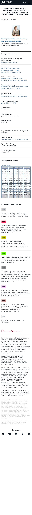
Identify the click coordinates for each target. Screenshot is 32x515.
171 (27, 184)
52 (29, 171)
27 (17, 169)
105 (12, 178)
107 (17, 178)
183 (7, 186)
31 (27, 169)
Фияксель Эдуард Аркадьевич (10, 68)
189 (22, 186)
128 (20, 180)
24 (9, 169)
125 (12, 180)
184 (10, 186)
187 (17, 186)
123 (7, 180)
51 (27, 171)
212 (29, 188)
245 (12, 192)
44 (9, 171)
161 (3, 184)
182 (5, 186)
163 (7, 184)
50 (24, 171)
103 (7, 178)
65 (12, 174)
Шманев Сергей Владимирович (11, 72)
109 (22, 178)
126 (14, 180)
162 (5, 184)
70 (24, 174)
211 (27, 188)
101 (3, 178)
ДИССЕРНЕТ (7, 2)
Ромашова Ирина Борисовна (10, 70)
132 (29, 180)
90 (24, 176)
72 (29, 174)
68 (19, 174)
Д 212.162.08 (5, 103)
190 (25, 186)
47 (17, 171)
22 (5, 169)
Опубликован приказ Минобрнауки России (14, 139)
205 (12, 188)
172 (29, 184)
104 (10, 178)
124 (10, 180)
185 (12, 186)
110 (25, 178)
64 (9, 174)
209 (22, 188)
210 (25, 188)
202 (5, 188)
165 (12, 184)
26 (14, 169)
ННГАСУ (14, 103)
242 (5, 192)
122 (5, 180)
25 (12, 169)
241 (3, 192)
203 (7, 188)
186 (15, 186)
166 (15, 184)
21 (2, 169)
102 (5, 178)
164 (10, 184)
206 (15, 188)
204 (10, 188)
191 (27, 186)
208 (20, 188)
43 (7, 171)
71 (27, 174)
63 (7, 174)
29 (22, 169)
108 (20, 178)
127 (17, 180)
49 (22, 171)
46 (14, 171)
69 (22, 174)
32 (29, 169)
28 (19, 169)
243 (7, 192)
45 (12, 171)
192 (29, 186)
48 (19, 171)
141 (3, 182)
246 (15, 192)
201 (3, 188)
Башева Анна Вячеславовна (11, 41)
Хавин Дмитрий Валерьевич (9, 62)
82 (5, 176)
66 (14, 174)
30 (24, 169)
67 (17, 174)
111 (27, 178)
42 (5, 171)
